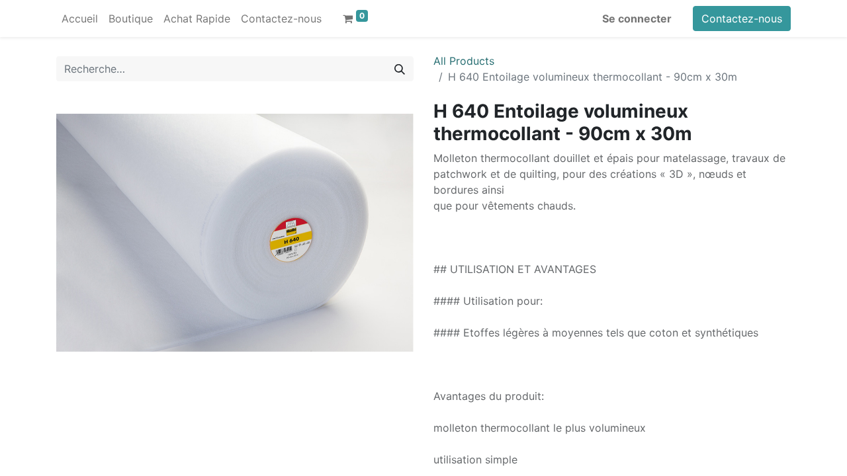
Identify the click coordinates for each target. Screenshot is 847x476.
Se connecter (637, 18)
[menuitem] (79, 18)
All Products (463, 60)
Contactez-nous (741, 18)
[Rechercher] (400, 68)
